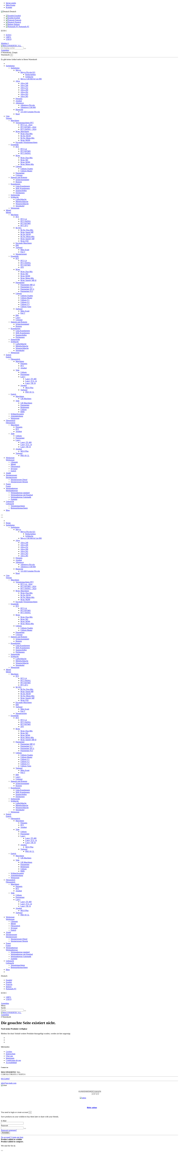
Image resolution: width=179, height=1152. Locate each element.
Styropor (14, 469)
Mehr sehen (92, 1108)
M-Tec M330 (25, 136)
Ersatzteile (15, 145)
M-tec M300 (25, 162)
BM (17, 245)
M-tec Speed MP (26, 232)
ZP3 (22, 267)
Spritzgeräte (15, 195)
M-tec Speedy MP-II (28, 280)
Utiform (19, 166)
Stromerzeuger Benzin (19, 482)
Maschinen (15, 120)
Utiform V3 (24, 304)
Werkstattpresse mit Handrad (22, 495)
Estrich (8, 357)
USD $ (8, 39)
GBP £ (8, 37)
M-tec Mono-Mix (27, 164)
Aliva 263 (24, 94)
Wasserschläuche (22, 204)
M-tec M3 (24, 160)
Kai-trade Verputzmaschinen (26, 142)
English (17, 18)
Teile (17, 370)
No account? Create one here (12, 1137)
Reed (18, 114)
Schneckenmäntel (22, 180)
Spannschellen (21, 191)
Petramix (19, 99)
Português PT (23, 27)
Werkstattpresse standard (20, 493)
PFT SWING (25, 153)
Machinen (14, 215)
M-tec (18, 155)
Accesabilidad (11, 1062)
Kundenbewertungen (90, 1091)
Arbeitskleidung (17, 416)
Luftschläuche (21, 199)
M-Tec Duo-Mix (26, 230)
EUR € (8, 35)
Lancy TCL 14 (31, 381)
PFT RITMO (25, 151)
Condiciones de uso (13, 1060)
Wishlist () (5, 43)
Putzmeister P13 (26, 291)
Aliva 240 (24, 83)
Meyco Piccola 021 (27, 72)
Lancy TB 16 (30, 383)
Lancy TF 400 (30, 379)
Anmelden (5, 1003)
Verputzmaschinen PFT (25, 123)
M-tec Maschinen (22, 131)
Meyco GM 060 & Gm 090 (31, 79)
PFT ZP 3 (24, 226)
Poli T (22, 252)
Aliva (18, 81)
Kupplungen (15, 184)
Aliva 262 (24, 92)
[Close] (2, 517)
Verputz (9, 118)
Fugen (8, 486)
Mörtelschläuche (22, 201)
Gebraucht (10, 504)
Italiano (17, 24)
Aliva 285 (24, 96)
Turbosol (19, 247)
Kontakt (9, 7)
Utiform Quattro (26, 169)
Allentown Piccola (27, 105)
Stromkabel (20, 206)
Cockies (9, 1052)
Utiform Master (26, 171)
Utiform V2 (24, 302)
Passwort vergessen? (9, 1130)
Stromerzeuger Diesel (19, 480)
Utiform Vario (25, 307)
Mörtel (8, 212)
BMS (22, 412)
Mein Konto (10, 5)
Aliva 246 (24, 85)
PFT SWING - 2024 (28, 129)
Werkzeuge (15, 208)
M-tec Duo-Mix (26, 134)
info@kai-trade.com (8, 1083)
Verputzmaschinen (18, 506)
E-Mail (3, 1121)
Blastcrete (19, 110)
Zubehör (14, 499)
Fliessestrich (15, 359)
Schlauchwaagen (17, 414)
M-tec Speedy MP (27, 239)
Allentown (20, 103)
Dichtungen (20, 193)
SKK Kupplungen (23, 188)
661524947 (5, 1079)
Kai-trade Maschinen (24, 243)
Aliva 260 (24, 90)
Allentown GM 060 (28, 107)
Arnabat (19, 101)
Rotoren (19, 182)
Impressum (10, 1058)
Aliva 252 (24, 88)
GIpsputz (14, 462)
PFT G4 (23, 149)
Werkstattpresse (12, 491)
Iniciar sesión (11, 3)
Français (17, 20)
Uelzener (19, 175)
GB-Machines (25, 399)
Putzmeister (20, 173)
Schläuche (29, 77)
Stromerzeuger (21, 254)
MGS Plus (29, 388)
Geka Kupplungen (23, 186)
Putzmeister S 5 (26, 287)
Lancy (18, 318)
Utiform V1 (24, 300)
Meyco (18, 70)
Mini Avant (24, 250)
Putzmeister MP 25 (27, 285)
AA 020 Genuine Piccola (30, 112)
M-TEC (19, 228)
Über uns (9, 1056)
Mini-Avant (24, 311)
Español (17, 16)
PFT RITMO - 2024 (28, 127)
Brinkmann (24, 407)
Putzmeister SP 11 (27, 289)
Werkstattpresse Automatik (21, 497)
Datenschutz (10, 1054)
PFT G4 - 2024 (26, 125)
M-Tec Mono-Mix (27, 138)
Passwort (4, 1126)
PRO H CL (29, 392)
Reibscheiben (30, 74)
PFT (17, 147)
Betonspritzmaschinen (19, 508)
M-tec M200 (25, 140)
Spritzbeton (15, 68)
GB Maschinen (26, 403)
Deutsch (17, 22)
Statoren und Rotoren (19, 177)
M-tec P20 (24, 241)
